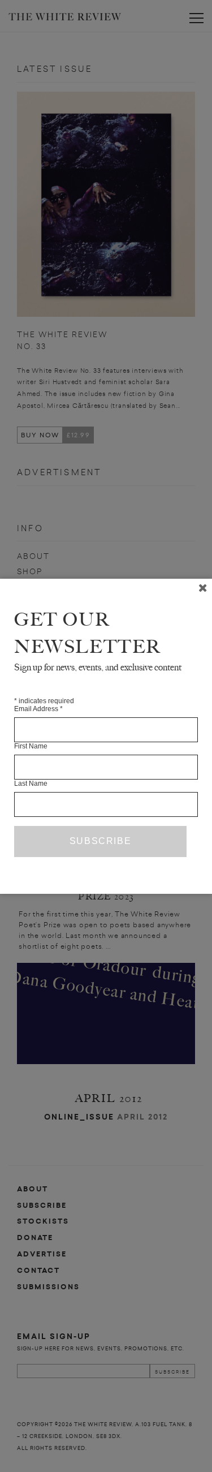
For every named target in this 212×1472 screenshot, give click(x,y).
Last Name (30, 783)
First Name (30, 746)
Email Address (38, 709)
